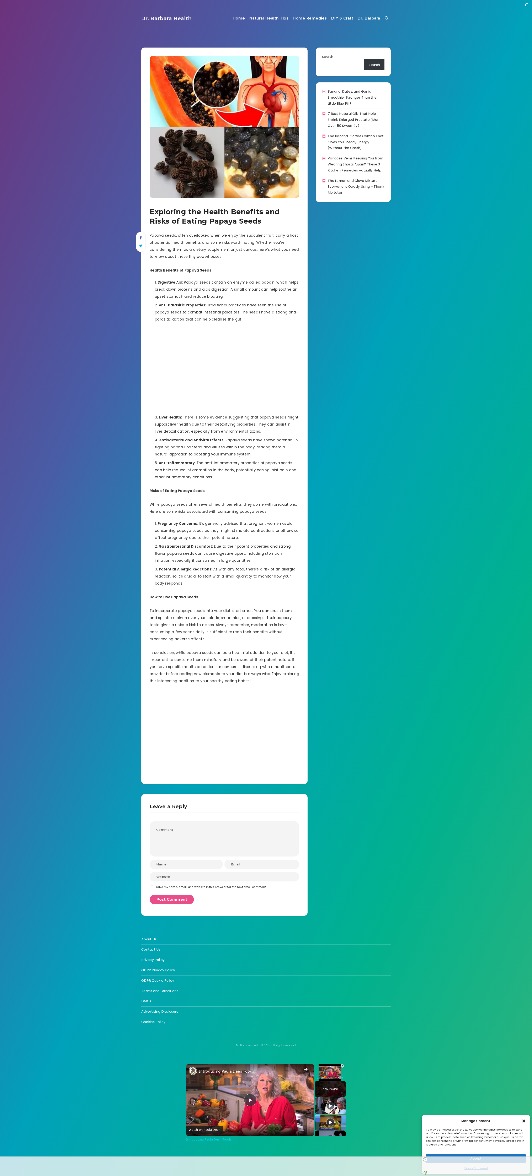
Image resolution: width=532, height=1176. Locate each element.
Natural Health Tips (269, 18)
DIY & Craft (342, 18)
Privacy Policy (153, 959)
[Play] (317, 1078)
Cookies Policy (153, 1021)
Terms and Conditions (159, 991)
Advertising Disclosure (160, 1011)
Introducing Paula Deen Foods (226, 1071)
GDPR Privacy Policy (158, 970)
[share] (305, 1069)
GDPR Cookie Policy (157, 980)
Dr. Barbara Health (166, 18)
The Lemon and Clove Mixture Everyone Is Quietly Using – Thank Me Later (356, 186)
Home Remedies (310, 18)
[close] (425, 1159)
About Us (148, 939)
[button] (524, 1121)
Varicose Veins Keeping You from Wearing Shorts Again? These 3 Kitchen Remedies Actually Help (355, 164)
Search (327, 56)
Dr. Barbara (368, 18)
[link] (193, 1071)
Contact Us (150, 949)
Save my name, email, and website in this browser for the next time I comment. (211, 887)
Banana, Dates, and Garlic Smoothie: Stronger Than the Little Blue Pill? (352, 97)
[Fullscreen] (341, 1078)
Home (239, 18)
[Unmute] (322, 1078)
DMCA (146, 1001)
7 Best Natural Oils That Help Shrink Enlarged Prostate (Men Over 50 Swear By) (353, 119)
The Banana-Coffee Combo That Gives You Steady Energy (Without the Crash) (356, 142)
